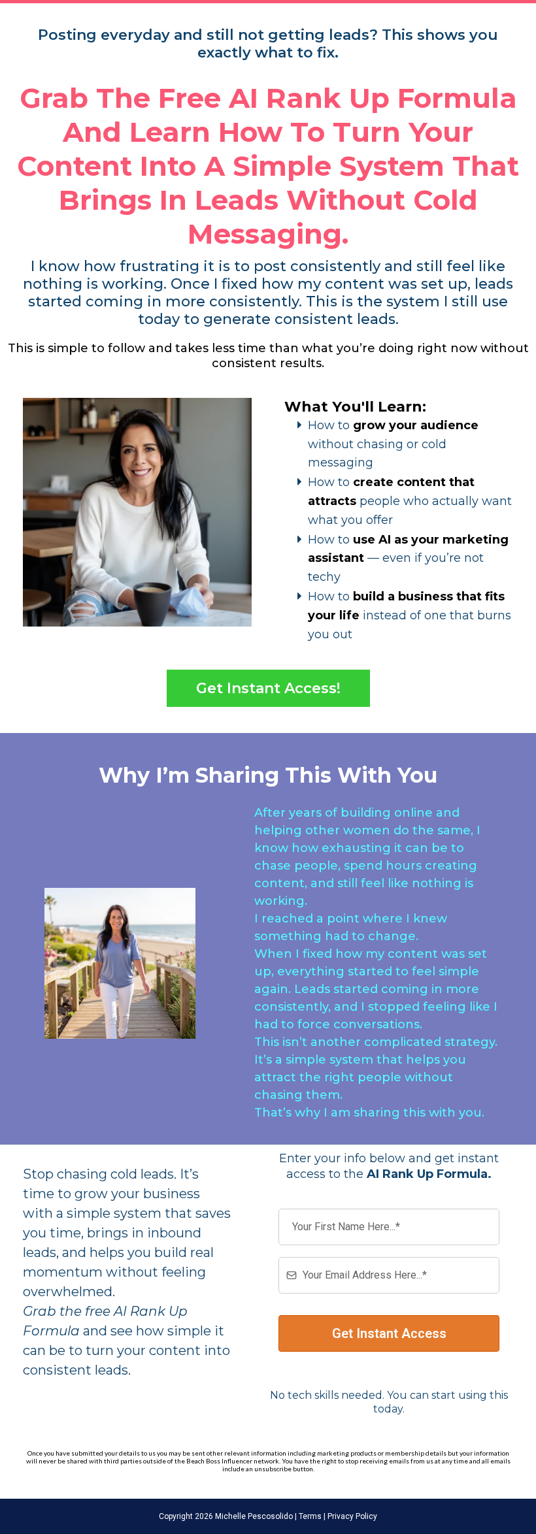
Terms (309, 1516)
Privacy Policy (351, 1516)
